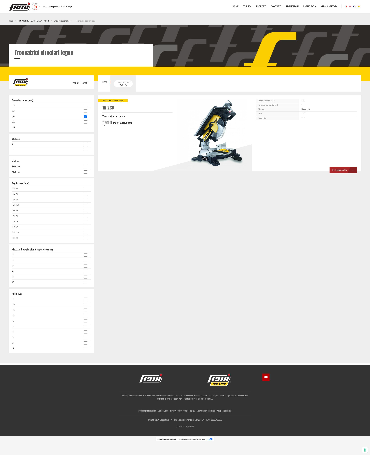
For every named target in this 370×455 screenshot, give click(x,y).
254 (123, 83)
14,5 (13, 315)
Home (235, 6)
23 (13, 343)
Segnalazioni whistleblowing (209, 410)
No (13, 144)
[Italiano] (346, 6)
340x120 (15, 232)
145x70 (15, 199)
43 (13, 271)
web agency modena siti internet (185, 427)
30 (13, 254)
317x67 (15, 227)
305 (13, 127)
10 (13, 299)
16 (13, 326)
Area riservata (329, 6)
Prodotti (261, 6)
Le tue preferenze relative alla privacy (192, 439)
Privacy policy (176, 410)
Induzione (16, 172)
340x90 (15, 238)
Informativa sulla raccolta (167, 439)
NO (13, 282)
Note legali (227, 410)
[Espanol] (359, 6)
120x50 (15, 188)
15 (13, 321)
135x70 (15, 194)
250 (13, 111)
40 (13, 265)
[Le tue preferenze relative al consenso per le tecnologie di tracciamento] (365, 450)
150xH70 (15, 205)
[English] (350, 6)
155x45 (15, 210)
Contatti (276, 6)
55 (13, 276)
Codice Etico (163, 410)
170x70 (15, 216)
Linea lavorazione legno (62, 21)
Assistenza (309, 6)
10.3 (13, 304)
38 (13, 260)
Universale (16, 166)
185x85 (15, 221)
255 (13, 122)
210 (13, 105)
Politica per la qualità (147, 410)
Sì (12, 149)
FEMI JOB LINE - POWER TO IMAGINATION (33, 21)
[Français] (354, 6)
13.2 (13, 310)
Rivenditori (292, 6)
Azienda (247, 6)
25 (13, 348)
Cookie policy (189, 410)
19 (13, 332)
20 (13, 337)
